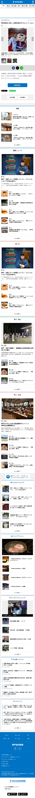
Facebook (15, 748)
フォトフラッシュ (5, 20)
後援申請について (6, 765)
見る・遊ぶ (14, 5)
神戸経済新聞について (7, 754)
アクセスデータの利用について (9, 759)
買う (19, 5)
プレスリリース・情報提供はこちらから (11, 757)
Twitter (19, 748)
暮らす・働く (25, 5)
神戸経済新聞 (17, 2)
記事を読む (17, 85)
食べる (8, 5)
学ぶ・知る (31, 5)
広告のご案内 (5, 763)
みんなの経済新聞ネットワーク (17, 781)
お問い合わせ (5, 761)
